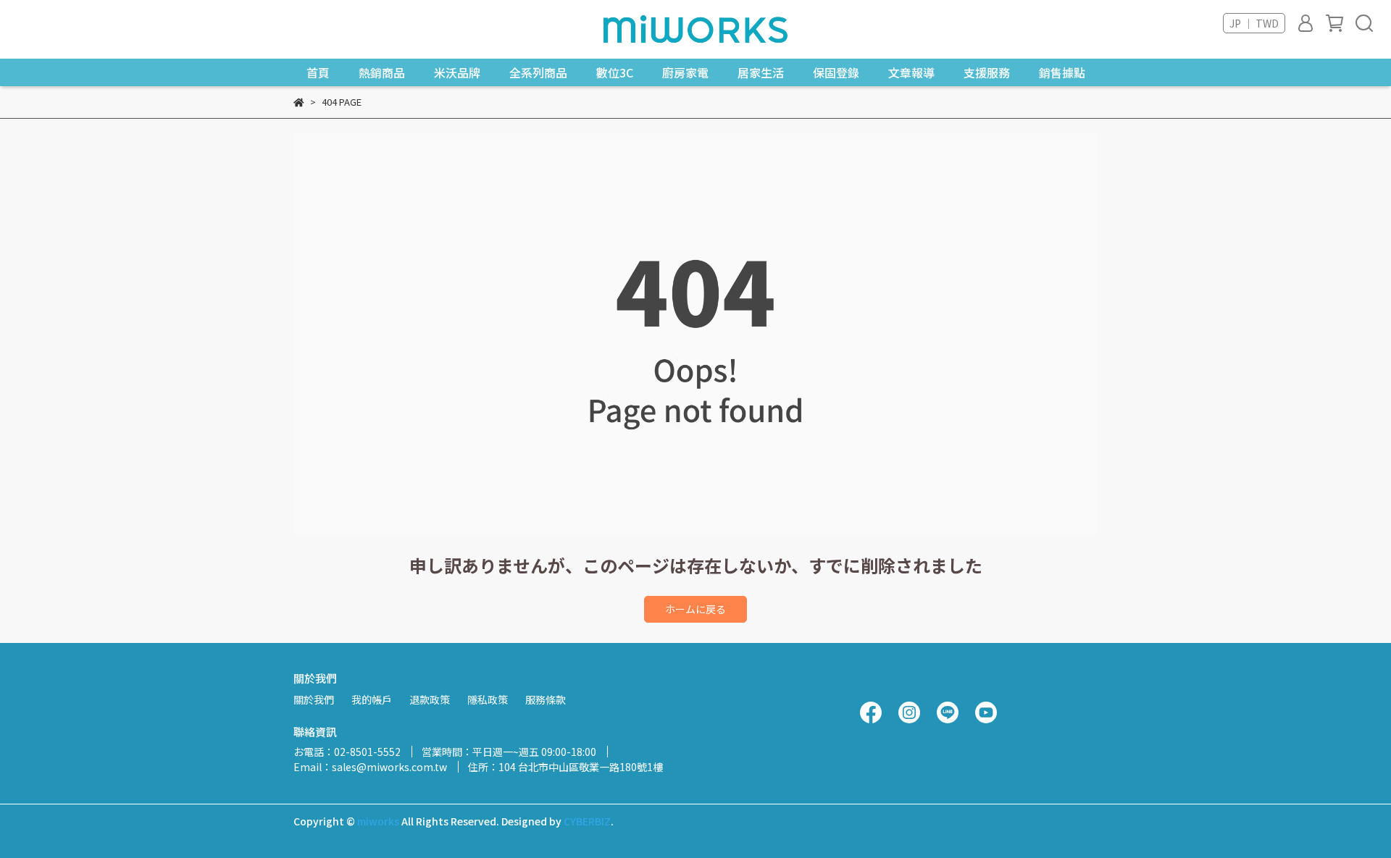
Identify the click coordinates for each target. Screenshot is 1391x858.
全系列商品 (538, 72)
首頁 (318, 72)
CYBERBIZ (587, 821)
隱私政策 (487, 699)
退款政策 (429, 699)
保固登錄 (836, 72)
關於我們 (313, 699)
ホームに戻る (695, 609)
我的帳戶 (371, 699)
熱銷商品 (382, 72)
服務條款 (545, 699)
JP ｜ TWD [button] (1254, 23)
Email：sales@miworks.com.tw (370, 767)
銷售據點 (1062, 72)
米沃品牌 (457, 72)
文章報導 (911, 72)
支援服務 (987, 72)
